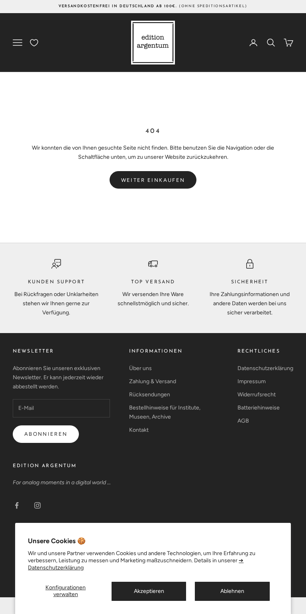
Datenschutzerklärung (265, 368)
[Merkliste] (34, 43)
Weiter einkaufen (153, 180)
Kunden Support (56, 282)
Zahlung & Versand (152, 381)
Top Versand (153, 282)
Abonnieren (45, 434)
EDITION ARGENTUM (45, 466)
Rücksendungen (149, 394)
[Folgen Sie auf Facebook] (17, 505)
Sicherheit (250, 282)
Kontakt (139, 430)
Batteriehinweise (258, 407)
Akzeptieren (149, 591)
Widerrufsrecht (256, 394)
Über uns (140, 368)
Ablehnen (232, 591)
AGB (243, 420)
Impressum (251, 381)
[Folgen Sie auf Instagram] (37, 505)
